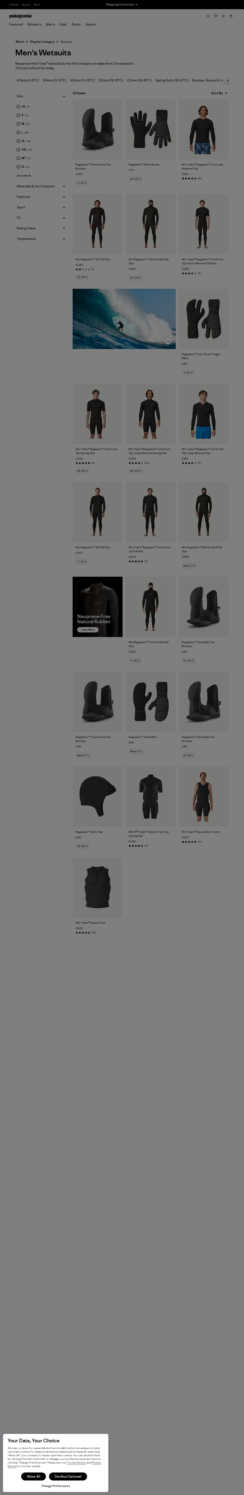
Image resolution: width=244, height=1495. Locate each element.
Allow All (33, 1476)
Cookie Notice (76, 1462)
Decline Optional (68, 1476)
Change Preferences (55, 1486)
